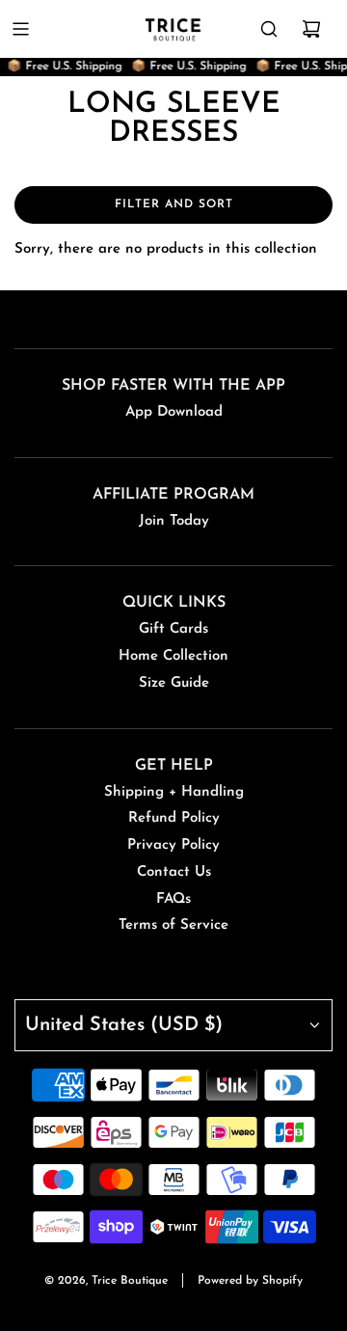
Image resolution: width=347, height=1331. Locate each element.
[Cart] (311, 29)
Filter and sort (174, 204)
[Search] (269, 29)
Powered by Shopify (250, 1281)
